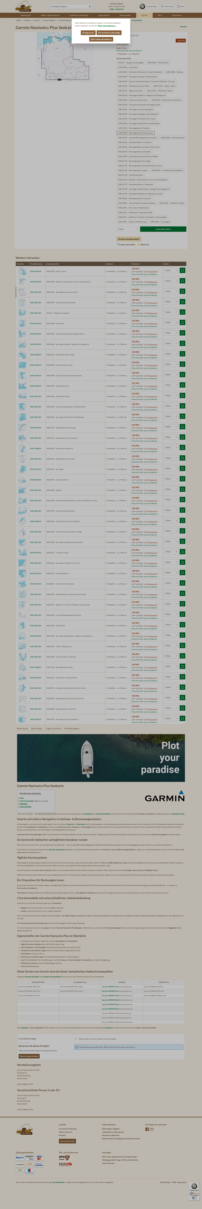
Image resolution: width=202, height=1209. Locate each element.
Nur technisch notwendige (109, 33)
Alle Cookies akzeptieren (101, 39)
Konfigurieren (88, 33)
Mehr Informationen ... (107, 26)
